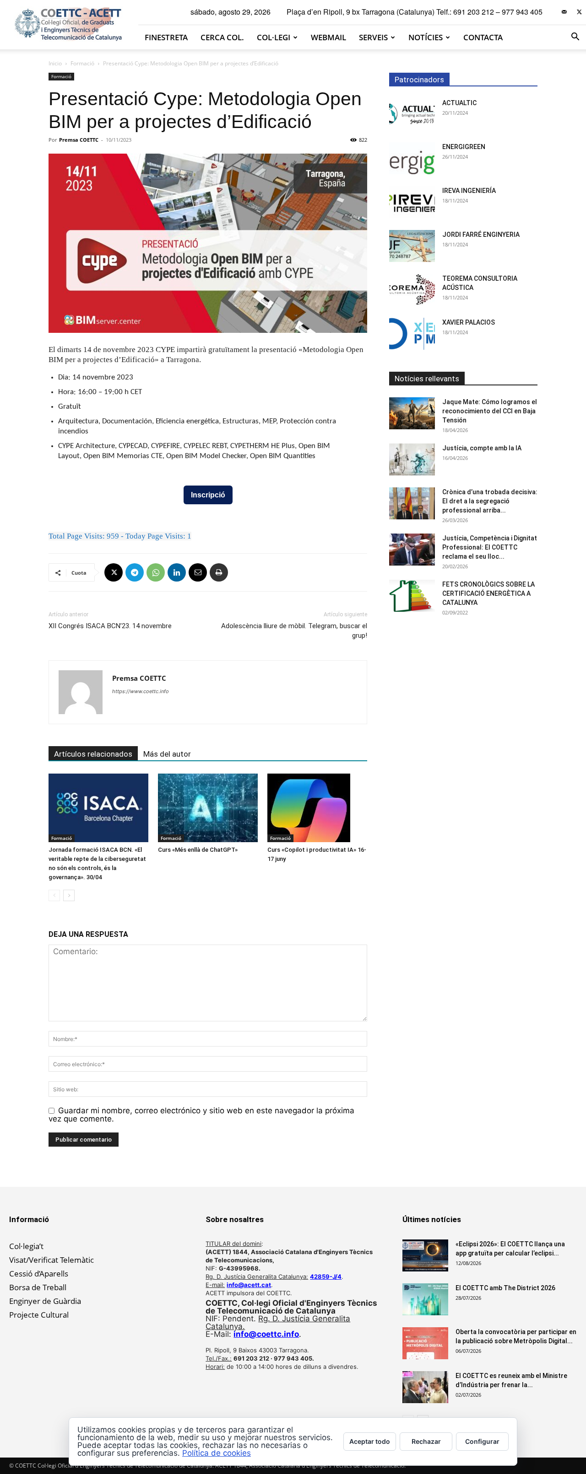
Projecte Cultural (39, 1314)
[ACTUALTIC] (412, 114)
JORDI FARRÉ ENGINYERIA (481, 234)
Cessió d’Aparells (38, 1273)
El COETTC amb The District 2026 (505, 1288)
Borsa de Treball (37, 1287)
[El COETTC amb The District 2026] (425, 1299)
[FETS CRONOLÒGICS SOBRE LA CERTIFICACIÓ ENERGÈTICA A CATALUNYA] (412, 596)
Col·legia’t (26, 1246)
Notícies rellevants (427, 378)
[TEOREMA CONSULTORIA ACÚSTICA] (412, 290)
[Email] (198, 572)
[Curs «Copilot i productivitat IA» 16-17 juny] (317, 808)
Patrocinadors (419, 79)
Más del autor (167, 753)
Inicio (55, 63)
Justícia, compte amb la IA (481, 448)
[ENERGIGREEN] (412, 158)
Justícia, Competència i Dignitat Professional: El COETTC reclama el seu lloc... (489, 547)
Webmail (328, 37)
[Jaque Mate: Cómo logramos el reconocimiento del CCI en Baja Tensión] (412, 413)
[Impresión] (219, 572)
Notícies (425, 37)
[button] (575, 37)
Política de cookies (216, 1453)
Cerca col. (222, 37)
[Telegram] (134, 572)
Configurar (482, 1441)
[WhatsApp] (155, 572)
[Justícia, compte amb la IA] (412, 459)
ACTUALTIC (459, 103)
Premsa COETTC (78, 139)
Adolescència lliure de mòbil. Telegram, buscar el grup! (294, 631)
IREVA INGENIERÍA (469, 190)
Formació (82, 63)
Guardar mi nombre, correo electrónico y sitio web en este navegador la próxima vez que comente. (201, 1114)
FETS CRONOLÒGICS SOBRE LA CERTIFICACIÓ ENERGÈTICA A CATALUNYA (488, 593)
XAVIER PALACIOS (468, 322)
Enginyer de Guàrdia (45, 1301)
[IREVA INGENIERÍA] (412, 202)
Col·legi (273, 37)
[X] (579, 11)
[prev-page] (54, 895)
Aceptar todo (369, 1441)
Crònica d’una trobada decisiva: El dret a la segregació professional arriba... (489, 501)
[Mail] (564, 11)
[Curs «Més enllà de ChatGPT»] (208, 808)
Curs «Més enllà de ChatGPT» (198, 849)
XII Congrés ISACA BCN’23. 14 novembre (110, 626)
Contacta (483, 37)
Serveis (373, 37)
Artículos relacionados (93, 753)
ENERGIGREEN (463, 146)
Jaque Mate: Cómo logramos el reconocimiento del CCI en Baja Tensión (489, 411)
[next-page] (69, 895)
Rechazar (426, 1441)
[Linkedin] (177, 572)
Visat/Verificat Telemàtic (51, 1260)
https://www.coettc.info (140, 691)
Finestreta (166, 37)
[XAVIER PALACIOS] (412, 334)
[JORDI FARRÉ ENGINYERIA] (412, 246)
